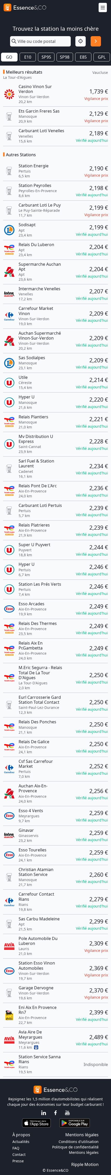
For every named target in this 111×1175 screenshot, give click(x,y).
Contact (19, 1154)
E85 (83, 57)
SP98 (64, 57)
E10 (27, 57)
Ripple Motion (85, 1164)
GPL (102, 57)
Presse (18, 1160)
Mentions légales (84, 1152)
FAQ (15, 1148)
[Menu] (103, 7)
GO (9, 57)
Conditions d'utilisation (79, 1141)
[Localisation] (80, 41)
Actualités (20, 1141)
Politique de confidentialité (75, 1147)
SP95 (46, 57)
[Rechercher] (96, 41)
